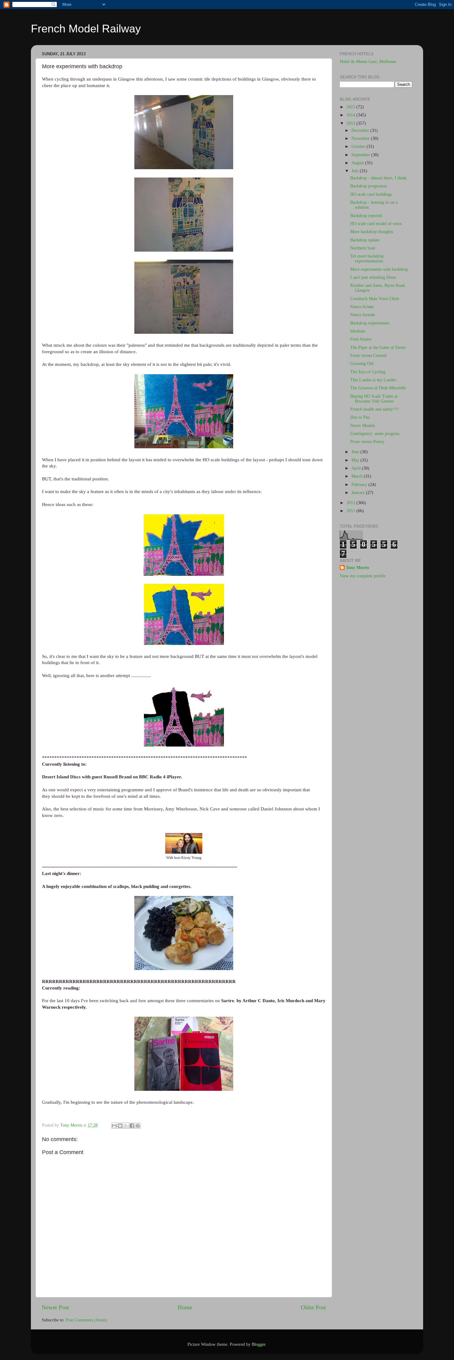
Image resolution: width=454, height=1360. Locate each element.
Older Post (313, 1307)
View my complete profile (362, 576)
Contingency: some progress (374, 433)
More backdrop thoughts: (372, 231)
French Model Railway (86, 28)
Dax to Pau (360, 417)
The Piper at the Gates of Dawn (378, 347)
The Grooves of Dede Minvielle (378, 388)
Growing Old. (362, 363)
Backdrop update (365, 240)
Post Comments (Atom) (86, 1320)
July (355, 171)
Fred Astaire (361, 339)
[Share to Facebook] (132, 1126)
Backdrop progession (368, 186)
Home (185, 1307)
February (359, 484)
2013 (351, 123)
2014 (351, 115)
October (359, 146)
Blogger (258, 1344)
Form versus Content (368, 355)
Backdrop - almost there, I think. (379, 178)
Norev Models (362, 425)
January (358, 492)
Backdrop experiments (369, 323)
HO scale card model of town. (376, 223)
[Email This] (114, 1126)
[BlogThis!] (120, 1126)
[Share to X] (126, 1126)
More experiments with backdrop (379, 269)
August (358, 163)
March (357, 476)
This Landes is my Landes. (373, 380)
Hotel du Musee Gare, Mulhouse (368, 61)
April (356, 468)
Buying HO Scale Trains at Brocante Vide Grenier (373, 399)
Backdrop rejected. (366, 215)
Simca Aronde (362, 314)
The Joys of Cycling (367, 372)
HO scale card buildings (371, 194)
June (355, 452)
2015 (351, 107)
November (361, 138)
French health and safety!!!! (374, 409)
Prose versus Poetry (367, 441)
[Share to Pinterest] (138, 1126)
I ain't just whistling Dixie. (373, 277)
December (360, 130)
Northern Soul (362, 248)
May (355, 460)
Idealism (357, 331)
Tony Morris (357, 567)
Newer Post (55, 1307)
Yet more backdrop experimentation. (367, 258)
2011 (351, 510)
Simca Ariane (362, 306)
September (361, 155)
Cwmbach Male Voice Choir (374, 298)
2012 (351, 502)
